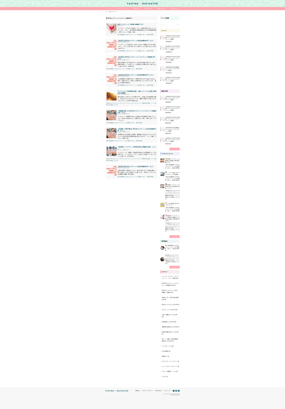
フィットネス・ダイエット (169, 366)
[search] (178, 24)
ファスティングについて (122, 8)
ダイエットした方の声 (168, 309)
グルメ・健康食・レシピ (169, 371)
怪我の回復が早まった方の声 (170, 332)
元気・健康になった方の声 (169, 314)
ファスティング (166, 346)
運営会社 (137, 390)
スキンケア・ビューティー (169, 361)
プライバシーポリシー (147, 390)
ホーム (109, 8)
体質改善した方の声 (167, 322)
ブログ (164, 376)
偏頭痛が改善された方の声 (169, 327)
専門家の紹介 (136, 8)
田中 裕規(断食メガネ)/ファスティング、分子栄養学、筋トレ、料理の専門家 (135, 34)
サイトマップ (167, 390)
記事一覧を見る (148, 8)
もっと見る (174, 149)
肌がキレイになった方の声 (169, 304)
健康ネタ (164, 356)
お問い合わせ (174, 8)
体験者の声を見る (161, 8)
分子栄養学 (165, 351)
